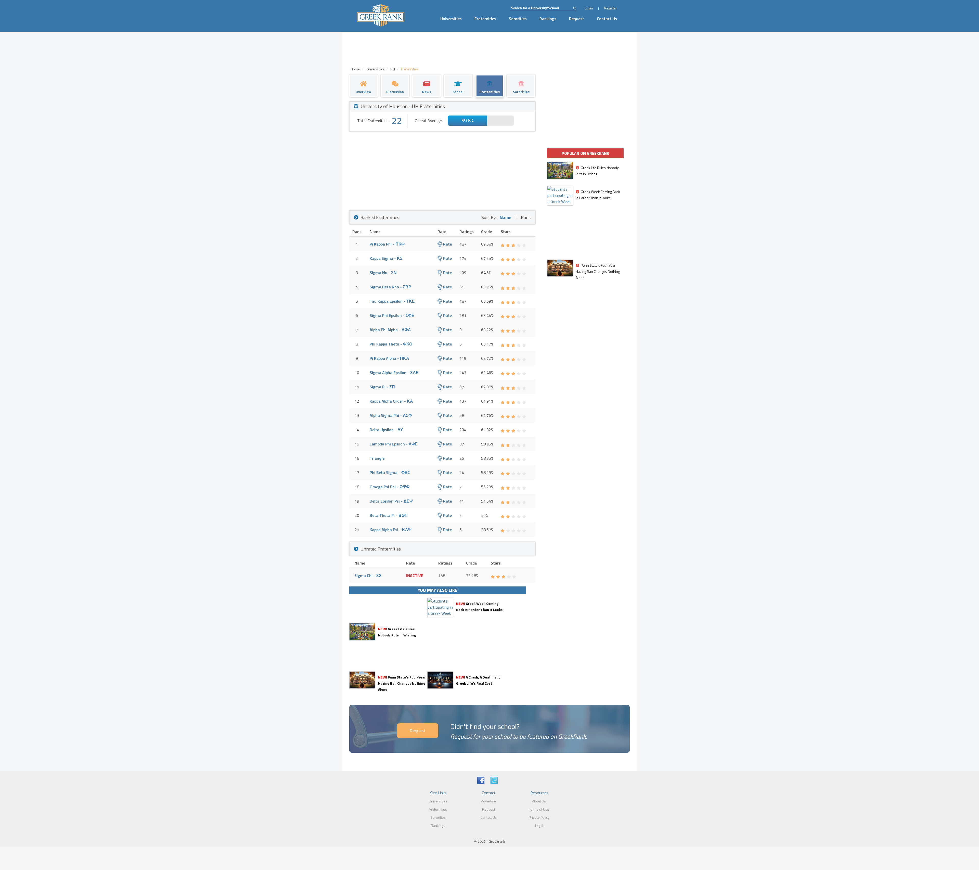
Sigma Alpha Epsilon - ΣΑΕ (394, 372)
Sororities (518, 19)
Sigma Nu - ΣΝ (383, 273)
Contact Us (607, 19)
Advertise (488, 801)
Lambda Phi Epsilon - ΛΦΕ (394, 444)
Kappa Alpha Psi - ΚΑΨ (390, 530)
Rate (447, 244)
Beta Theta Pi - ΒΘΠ (389, 515)
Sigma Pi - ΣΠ (382, 387)
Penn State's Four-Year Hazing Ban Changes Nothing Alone (402, 683)
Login (589, 8)
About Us (539, 801)
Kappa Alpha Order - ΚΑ (391, 401)
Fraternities (485, 19)
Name (505, 217)
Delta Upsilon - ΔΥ (386, 430)
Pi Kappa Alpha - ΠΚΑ (389, 358)
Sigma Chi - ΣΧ (368, 575)
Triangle (377, 458)
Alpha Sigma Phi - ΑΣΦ (391, 415)
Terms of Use (539, 809)
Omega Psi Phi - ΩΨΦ (389, 487)
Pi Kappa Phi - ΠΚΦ (387, 244)
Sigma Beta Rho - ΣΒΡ (390, 287)
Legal (539, 825)
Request (576, 19)
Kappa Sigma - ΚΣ (386, 258)
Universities (451, 19)
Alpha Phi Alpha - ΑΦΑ (390, 330)
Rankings (547, 19)
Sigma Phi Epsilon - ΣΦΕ (392, 315)
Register (610, 8)
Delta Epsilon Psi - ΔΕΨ (391, 501)
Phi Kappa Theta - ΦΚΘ (391, 344)
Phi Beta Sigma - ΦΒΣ (390, 472)
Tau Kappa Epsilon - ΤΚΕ (392, 301)
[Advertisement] (442, 169)
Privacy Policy (539, 817)
